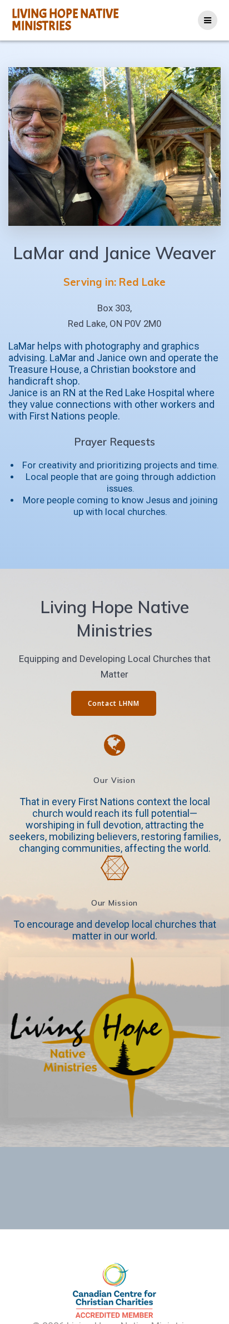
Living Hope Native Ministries (65, 20)
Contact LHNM (114, 703)
